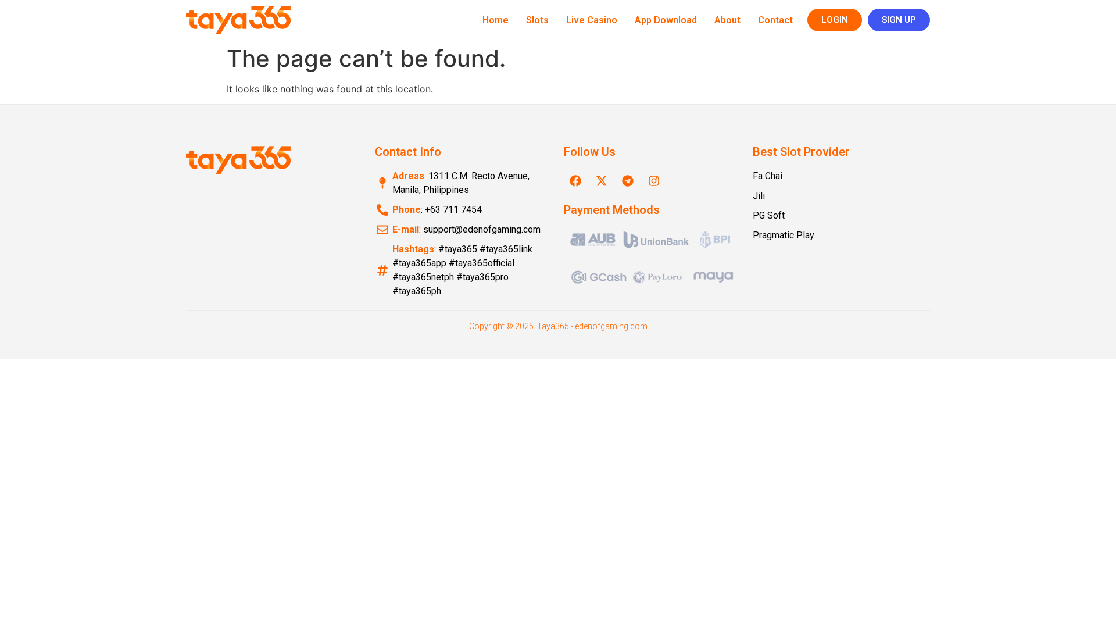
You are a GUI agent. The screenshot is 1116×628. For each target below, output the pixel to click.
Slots (537, 20)
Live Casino (591, 20)
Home (495, 20)
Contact (775, 20)
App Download (666, 20)
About (727, 20)
